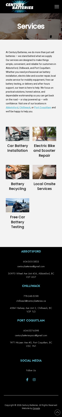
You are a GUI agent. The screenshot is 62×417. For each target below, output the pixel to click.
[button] (57, 6)
